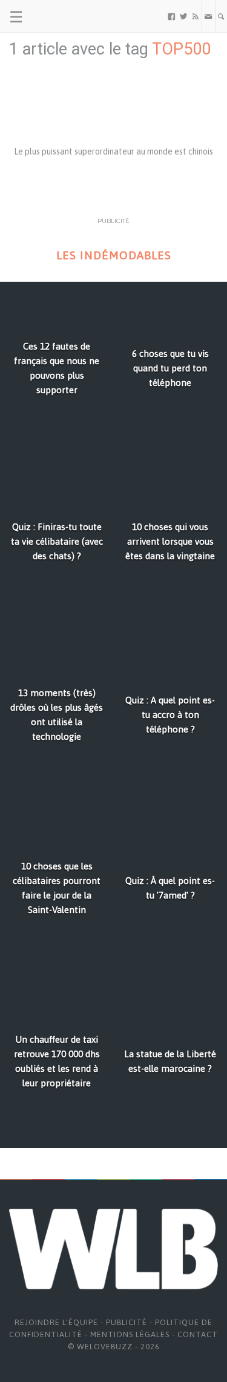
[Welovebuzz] (55, 16)
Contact (197, 1334)
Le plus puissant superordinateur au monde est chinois (113, 151)
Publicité (126, 1322)
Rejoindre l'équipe (56, 1322)
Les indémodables (113, 255)
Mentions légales (129, 1334)
